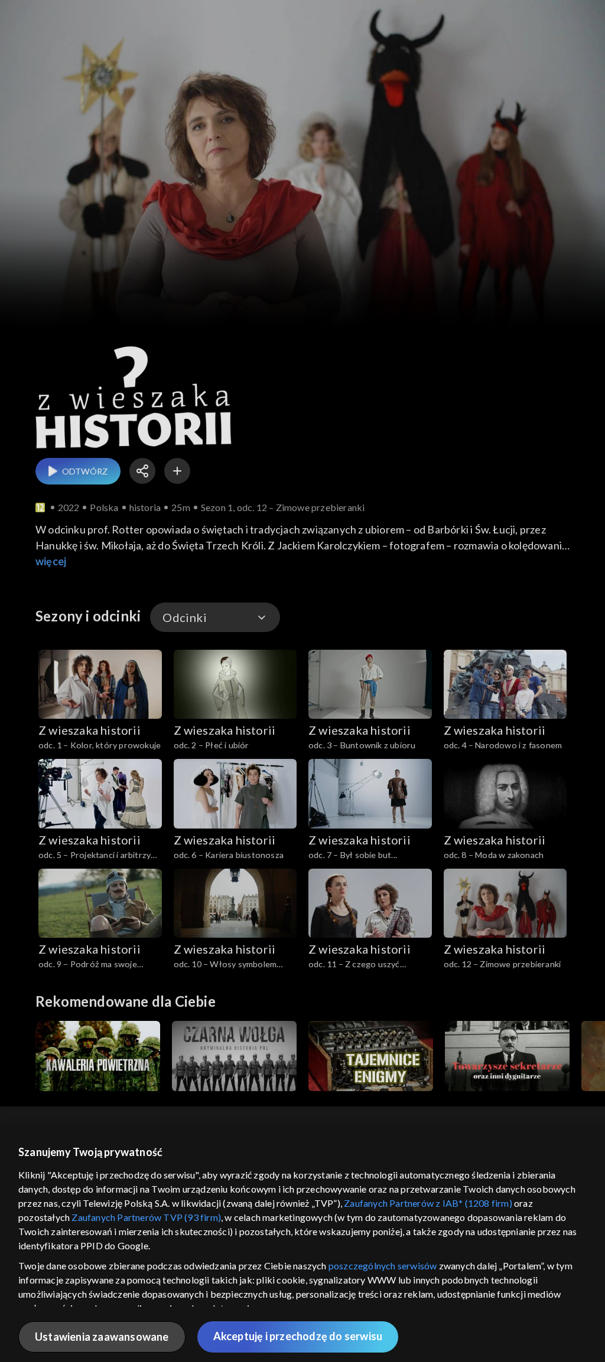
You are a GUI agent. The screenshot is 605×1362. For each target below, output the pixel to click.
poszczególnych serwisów (382, 1265)
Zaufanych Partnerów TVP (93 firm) (146, 1217)
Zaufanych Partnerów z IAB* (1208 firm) (428, 1203)
